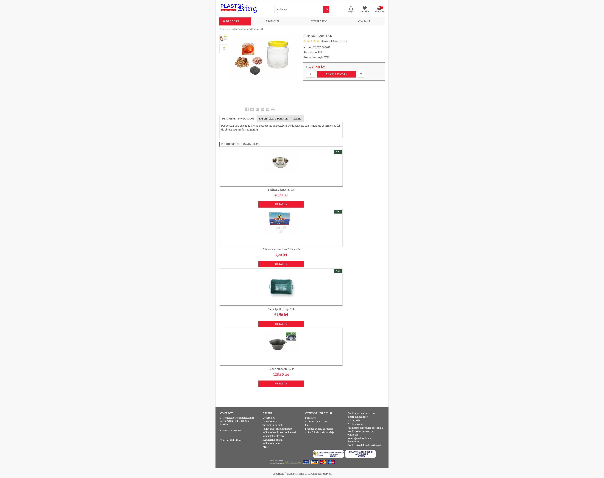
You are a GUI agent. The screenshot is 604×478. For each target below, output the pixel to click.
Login (351, 11)
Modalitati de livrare (273, 436)
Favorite (364, 11)
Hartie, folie (353, 420)
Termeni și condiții (273, 425)
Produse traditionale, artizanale (364, 445)
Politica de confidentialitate (277, 428)
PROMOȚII (272, 21)
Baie (307, 425)
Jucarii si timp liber (357, 416)
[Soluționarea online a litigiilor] (360, 457)
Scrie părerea (340, 41)
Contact (364, 21)
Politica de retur (271, 443)
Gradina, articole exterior (361, 413)
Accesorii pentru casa (317, 421)
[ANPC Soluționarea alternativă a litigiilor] (328, 457)
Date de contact (271, 421)
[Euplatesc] (302, 464)
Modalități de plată (272, 439)
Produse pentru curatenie (319, 428)
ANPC (266, 447)
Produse (232, 21)
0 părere (326, 41)
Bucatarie (242, 29)
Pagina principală (227, 29)
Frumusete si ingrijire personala (365, 427)
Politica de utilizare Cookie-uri (279, 432)
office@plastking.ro (234, 440)
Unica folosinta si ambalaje (319, 432)
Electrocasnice (355, 424)
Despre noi (319, 21)
